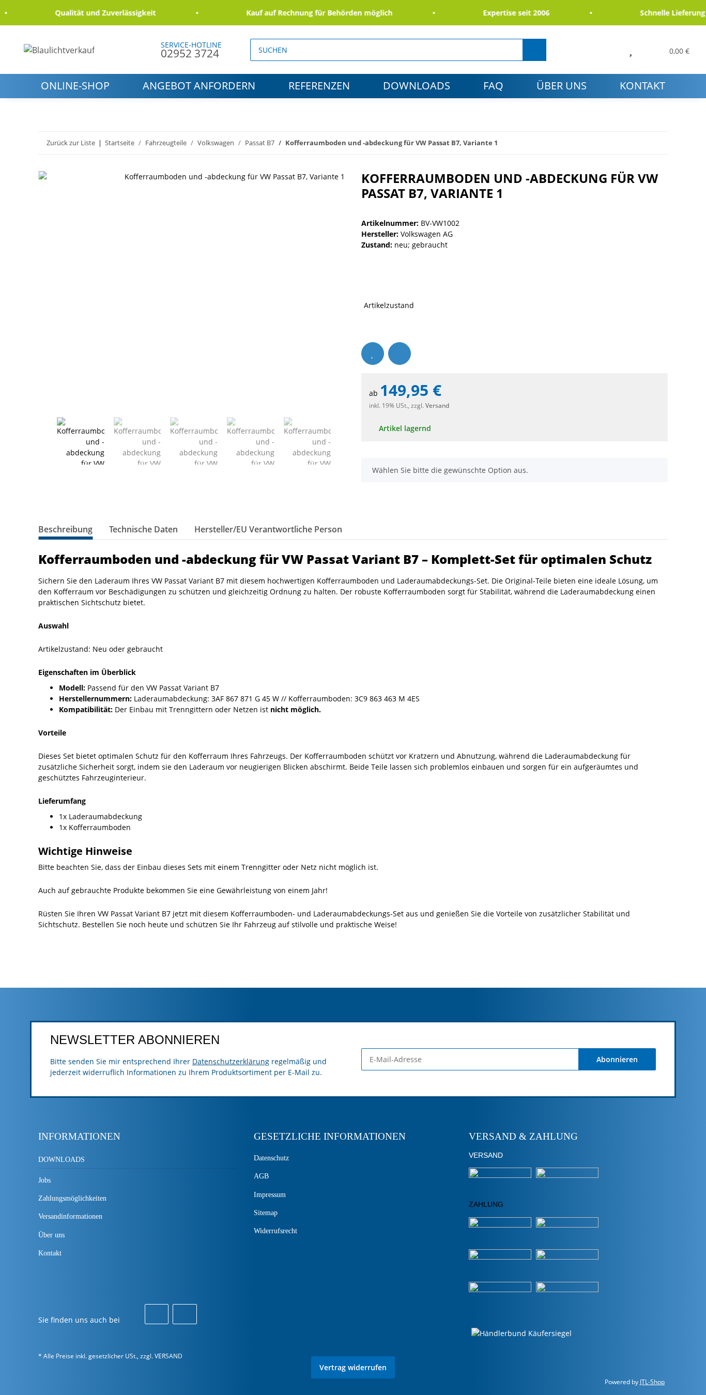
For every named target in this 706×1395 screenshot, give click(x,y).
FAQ (493, 86)
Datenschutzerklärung (230, 1061)
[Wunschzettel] (630, 49)
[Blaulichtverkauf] (59, 50)
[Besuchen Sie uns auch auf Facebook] (156, 1314)
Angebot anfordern (199, 86)
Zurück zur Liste (71, 142)
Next (340, 441)
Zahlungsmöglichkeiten (72, 1198)
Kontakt (642, 86)
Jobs (44, 1180)
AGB (261, 1176)
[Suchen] (534, 50)
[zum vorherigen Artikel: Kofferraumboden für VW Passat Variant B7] (634, 143)
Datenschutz (271, 1158)
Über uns (561, 86)
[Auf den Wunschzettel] (372, 353)
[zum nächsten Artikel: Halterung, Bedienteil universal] (657, 143)
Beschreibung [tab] (65, 529)
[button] (607, 49)
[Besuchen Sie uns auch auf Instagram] (184, 1314)
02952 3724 (190, 53)
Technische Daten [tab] (143, 529)
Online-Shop (75, 86)
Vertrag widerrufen (353, 1367)
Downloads (416, 86)
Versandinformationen (70, 1216)
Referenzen (319, 86)
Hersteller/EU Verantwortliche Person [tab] (268, 529)
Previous (47, 441)
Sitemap (266, 1213)
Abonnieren (617, 1059)
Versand (437, 405)
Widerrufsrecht (275, 1231)
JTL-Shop (652, 1381)
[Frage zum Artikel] (399, 353)
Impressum (270, 1195)
